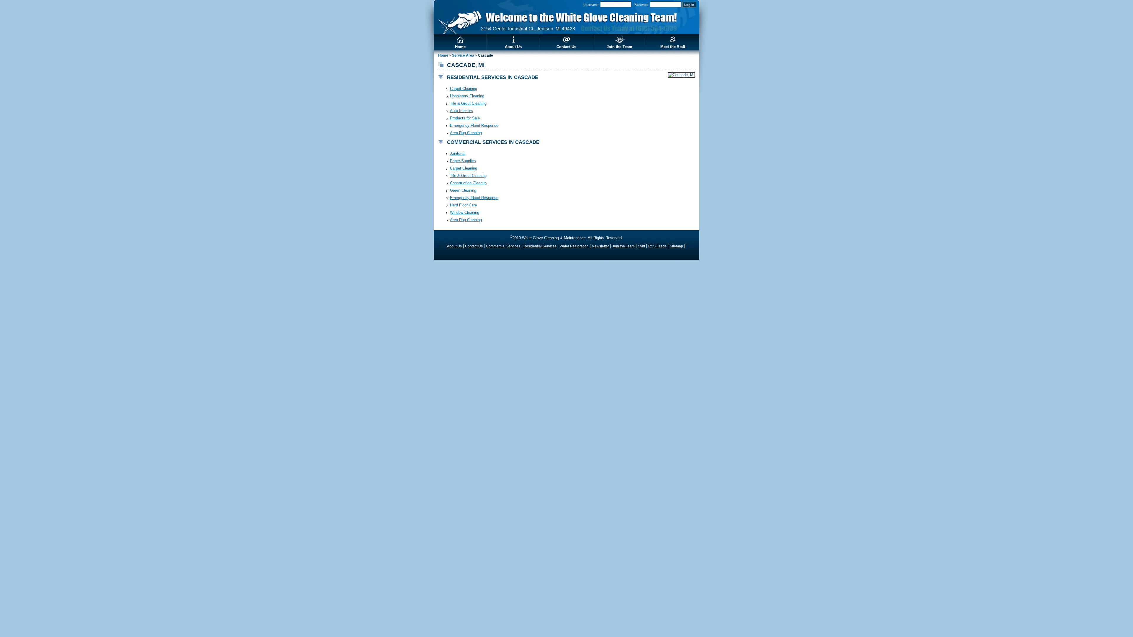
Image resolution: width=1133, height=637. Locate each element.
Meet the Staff (672, 47)
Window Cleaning (464, 212)
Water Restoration (574, 246)
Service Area (463, 55)
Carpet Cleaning (463, 88)
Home (460, 47)
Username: (591, 4)
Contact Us (566, 47)
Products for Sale (465, 118)
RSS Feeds (657, 246)
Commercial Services (503, 246)
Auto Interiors (461, 111)
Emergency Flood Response (474, 125)
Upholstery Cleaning (467, 96)
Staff (641, 246)
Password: (641, 4)
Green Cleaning (463, 190)
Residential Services (539, 246)
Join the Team (619, 47)
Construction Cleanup (468, 183)
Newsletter (600, 246)
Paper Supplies (463, 161)
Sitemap (676, 246)
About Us (513, 47)
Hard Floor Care (463, 205)
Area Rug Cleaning (466, 133)
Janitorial (457, 153)
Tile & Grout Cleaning (468, 103)
